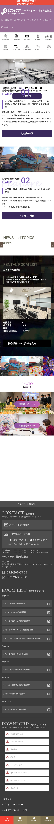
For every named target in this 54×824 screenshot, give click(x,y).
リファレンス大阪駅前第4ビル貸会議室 (16, 670)
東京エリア (21, 20)
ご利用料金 (16, 40)
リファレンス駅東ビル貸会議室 (14, 603)
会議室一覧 (5, 40)
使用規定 (13, 749)
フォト (49, 50)
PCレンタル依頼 (16, 765)
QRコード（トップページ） (20, 772)
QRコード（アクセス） (18, 780)
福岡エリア (8, 20)
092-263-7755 (17, 572)
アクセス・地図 (27, 216)
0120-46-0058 (32, 88)
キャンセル (47, 820)
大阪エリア (34, 20)
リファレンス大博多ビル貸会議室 (14, 612)
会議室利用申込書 (16, 734)
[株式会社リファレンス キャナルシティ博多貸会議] (26, 14)
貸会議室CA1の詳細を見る (22, 343)
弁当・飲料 (48, 40)
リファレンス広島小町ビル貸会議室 (15, 654)
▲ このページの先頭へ (27, 504)
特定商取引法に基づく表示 (15, 810)
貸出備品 (37, 40)
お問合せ (33, 820)
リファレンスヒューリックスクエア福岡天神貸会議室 (22, 638)
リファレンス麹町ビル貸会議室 (14, 694)
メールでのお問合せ (19, 525)
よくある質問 (16, 50)
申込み (7, 820)
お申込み (37, 50)
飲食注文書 (14, 788)
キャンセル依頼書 (16, 741)
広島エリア (47, 20)
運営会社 (7, 799)
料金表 (12, 757)
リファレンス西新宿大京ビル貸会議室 (16, 685)
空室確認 (5, 50)
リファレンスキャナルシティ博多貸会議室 (18, 630)
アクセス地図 (27, 50)
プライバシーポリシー (13, 805)
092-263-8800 (17, 577)
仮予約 (20, 820)
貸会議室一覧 (27, 133)
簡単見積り (27, 40)
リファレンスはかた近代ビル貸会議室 (16, 621)
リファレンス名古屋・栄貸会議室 (14, 709)
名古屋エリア (9, 27)
